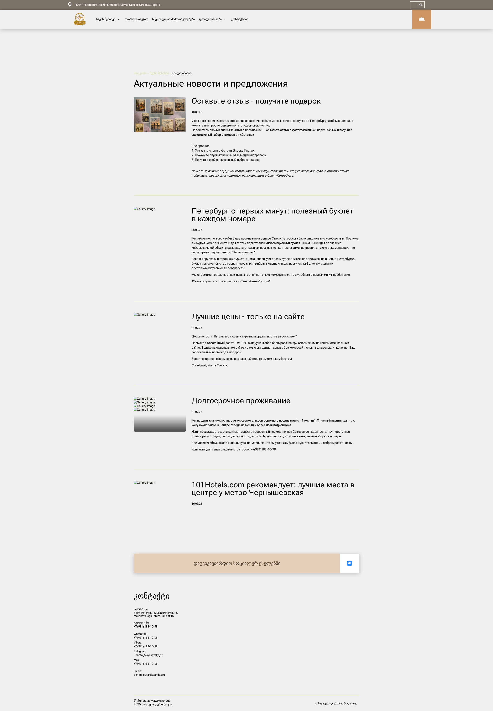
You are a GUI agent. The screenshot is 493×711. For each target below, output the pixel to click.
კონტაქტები (239, 19)
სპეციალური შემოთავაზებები (173, 19)
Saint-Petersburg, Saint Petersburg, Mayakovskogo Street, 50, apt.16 (156, 614)
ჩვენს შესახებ (160, 73)
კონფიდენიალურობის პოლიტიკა (336, 703)
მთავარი (140, 73)
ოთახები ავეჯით (136, 19)
